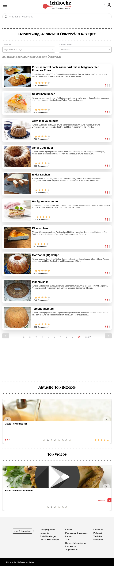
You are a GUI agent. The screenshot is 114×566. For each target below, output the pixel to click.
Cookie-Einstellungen (50, 540)
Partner (68, 536)
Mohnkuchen (40, 281)
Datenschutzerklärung (75, 543)
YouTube (97, 536)
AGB (67, 540)
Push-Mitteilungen (48, 536)
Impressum (70, 546)
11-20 (88, 337)
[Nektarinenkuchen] (17, 103)
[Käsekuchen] (17, 237)
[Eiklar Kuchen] (17, 183)
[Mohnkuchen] (17, 290)
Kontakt (68, 529)
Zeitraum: (6, 44)
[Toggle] (107, 5)
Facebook (98, 529)
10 (79, 337)
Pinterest (97, 533)
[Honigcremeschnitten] (17, 210)
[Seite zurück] (5, 335)
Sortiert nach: (65, 44)
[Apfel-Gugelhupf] (17, 156)
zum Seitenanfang (22, 531)
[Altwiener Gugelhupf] (17, 129)
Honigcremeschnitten (45, 201)
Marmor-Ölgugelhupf (45, 255)
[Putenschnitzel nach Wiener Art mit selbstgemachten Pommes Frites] (17, 76)
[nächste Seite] (108, 335)
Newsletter (45, 533)
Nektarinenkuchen (43, 94)
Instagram (98, 540)
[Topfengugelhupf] (17, 317)
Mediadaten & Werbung (76, 533)
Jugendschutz (71, 550)
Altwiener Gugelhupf (45, 120)
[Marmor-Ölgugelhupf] (17, 264)
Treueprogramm (47, 529)
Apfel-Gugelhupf (42, 147)
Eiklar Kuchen (41, 174)
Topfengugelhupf (43, 308)
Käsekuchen (40, 228)
